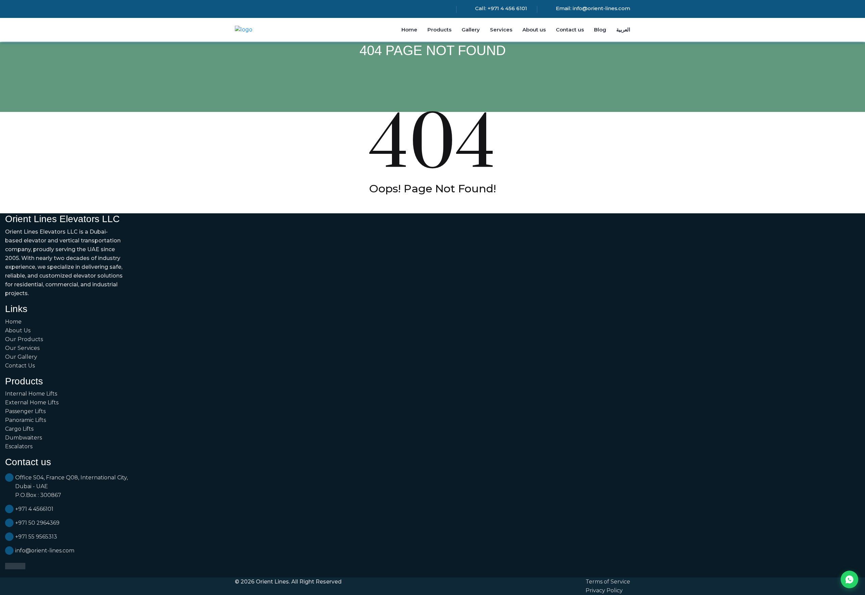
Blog (600, 29)
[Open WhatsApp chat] (849, 579)
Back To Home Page (432, 205)
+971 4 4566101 (34, 509)
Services (501, 29)
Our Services (22, 348)
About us (534, 29)
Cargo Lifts (19, 429)
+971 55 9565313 (36, 536)
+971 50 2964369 (37, 523)
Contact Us (20, 365)
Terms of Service (608, 581)
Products (439, 29)
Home (409, 29)
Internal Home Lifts (31, 393)
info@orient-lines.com (601, 8)
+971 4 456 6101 (507, 8)
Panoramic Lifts (25, 420)
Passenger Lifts (25, 411)
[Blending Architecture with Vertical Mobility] (243, 29)
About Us (17, 330)
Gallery (471, 29)
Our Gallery (21, 357)
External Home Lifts (31, 402)
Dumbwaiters (23, 437)
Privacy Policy (604, 590)
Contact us (570, 29)
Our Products (24, 339)
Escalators (18, 446)
